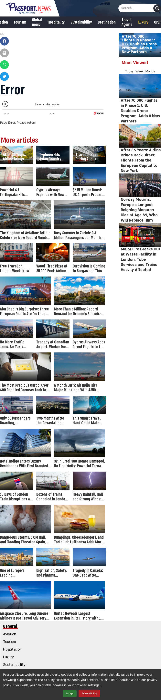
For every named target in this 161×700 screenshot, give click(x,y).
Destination (107, 22)
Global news (37, 22)
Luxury (143, 22)
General (10, 626)
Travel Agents (127, 22)
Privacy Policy (89, 693)
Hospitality (56, 22)
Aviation (9, 634)
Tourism (20, 22)
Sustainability (81, 22)
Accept (69, 693)
